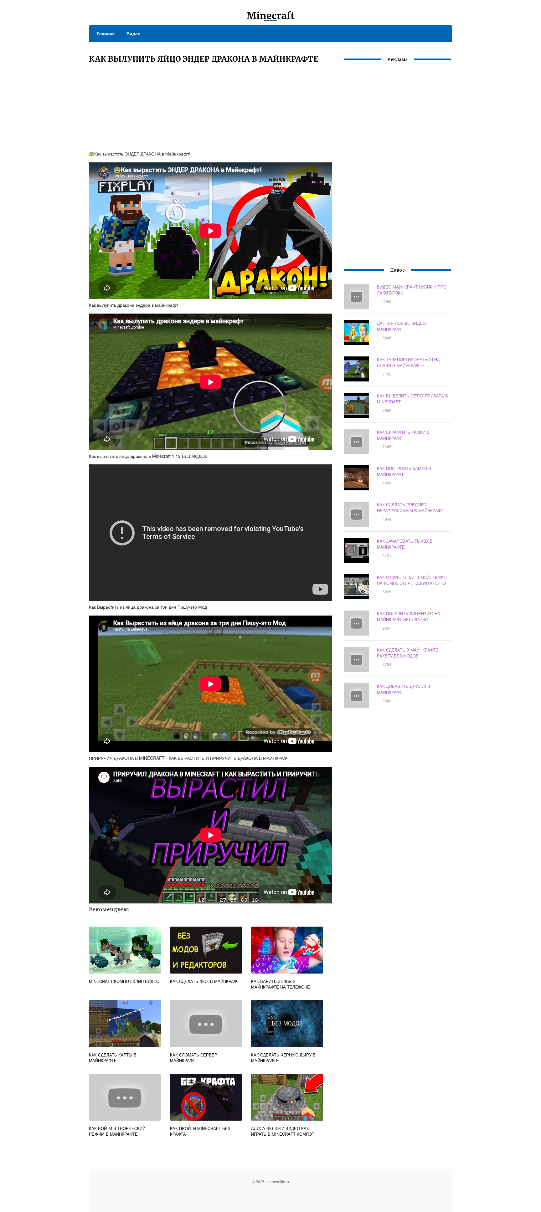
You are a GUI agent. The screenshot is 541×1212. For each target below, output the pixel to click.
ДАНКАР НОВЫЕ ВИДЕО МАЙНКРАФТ (401, 326)
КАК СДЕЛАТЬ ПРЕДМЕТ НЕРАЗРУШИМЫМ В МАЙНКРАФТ (410, 508)
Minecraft (270, 16)
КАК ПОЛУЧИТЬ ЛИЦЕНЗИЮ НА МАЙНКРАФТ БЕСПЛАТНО (408, 616)
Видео (133, 33)
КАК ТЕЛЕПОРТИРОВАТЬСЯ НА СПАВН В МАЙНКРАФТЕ (408, 362)
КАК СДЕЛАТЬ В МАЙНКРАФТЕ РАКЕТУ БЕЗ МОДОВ (407, 653)
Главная (106, 33)
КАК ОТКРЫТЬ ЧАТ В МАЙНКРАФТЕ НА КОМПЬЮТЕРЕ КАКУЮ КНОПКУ (412, 580)
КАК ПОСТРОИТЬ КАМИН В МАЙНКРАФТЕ (404, 471)
